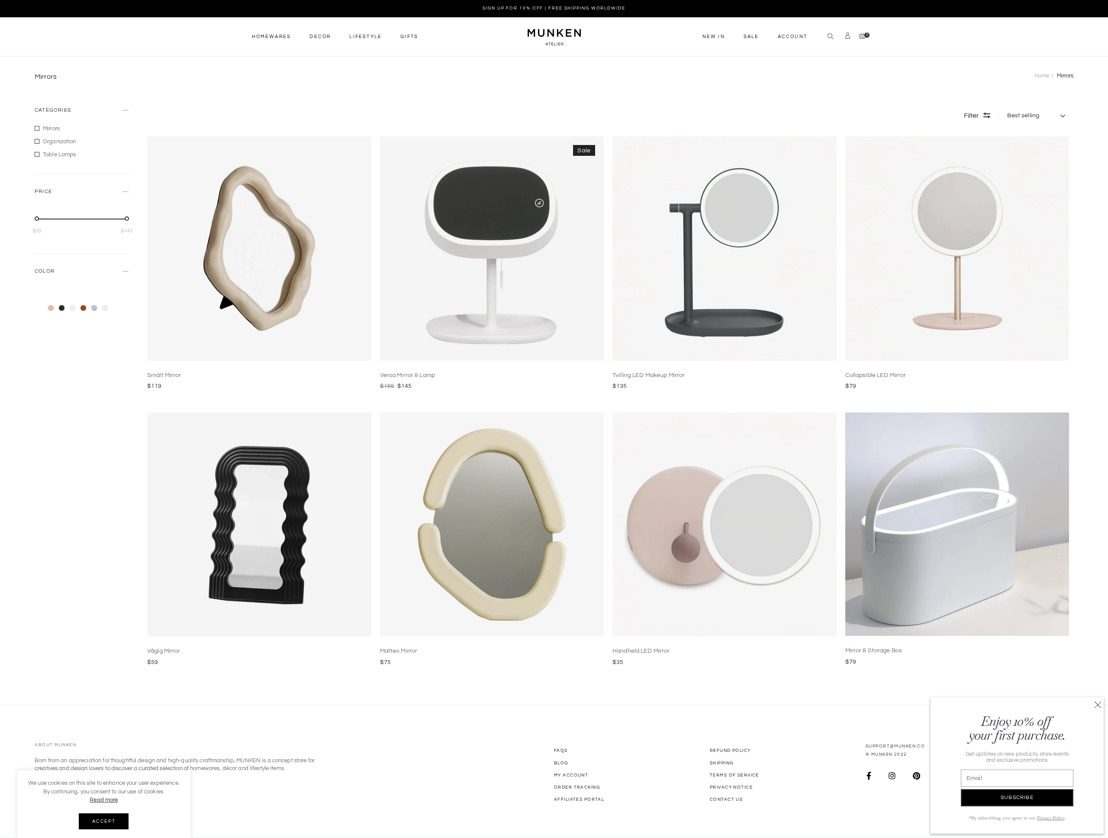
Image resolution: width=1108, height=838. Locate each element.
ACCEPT (103, 821)
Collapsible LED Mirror (875, 375)
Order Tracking (577, 787)
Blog (561, 763)
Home (1041, 76)
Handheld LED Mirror (641, 651)
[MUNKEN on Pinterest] (916, 776)
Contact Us (726, 799)
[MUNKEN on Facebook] (868, 776)
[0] (860, 36)
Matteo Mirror (399, 651)
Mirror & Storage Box (873, 651)
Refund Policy (730, 750)
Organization (59, 142)
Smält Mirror (164, 375)
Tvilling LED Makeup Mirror (648, 375)
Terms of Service (734, 775)
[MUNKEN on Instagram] (892, 776)
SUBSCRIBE (1017, 797)
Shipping (721, 763)
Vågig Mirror (163, 651)
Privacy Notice (731, 787)
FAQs (561, 750)
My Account (571, 775)
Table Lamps (59, 154)
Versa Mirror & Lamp (407, 375)
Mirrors (51, 129)
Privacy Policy (1050, 818)
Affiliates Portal (579, 799)
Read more (104, 800)
